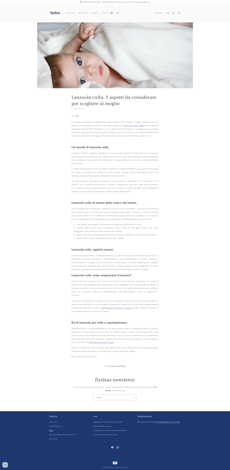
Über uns (53, 422)
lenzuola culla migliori (134, 125)
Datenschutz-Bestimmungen (105, 435)
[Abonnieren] (133, 397)
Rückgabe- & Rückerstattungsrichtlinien (109, 430)
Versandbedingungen (102, 426)
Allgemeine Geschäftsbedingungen (108, 422)
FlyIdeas (111, 467)
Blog (51, 430)
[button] (95, 12)
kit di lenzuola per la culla (101, 342)
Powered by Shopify (121, 467)
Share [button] (76, 116)
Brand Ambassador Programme (62, 435)
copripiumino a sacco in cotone (116, 308)
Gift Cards (53, 439)
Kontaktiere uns (55, 426)
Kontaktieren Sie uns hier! (168, 422)
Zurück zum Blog (117, 366)
